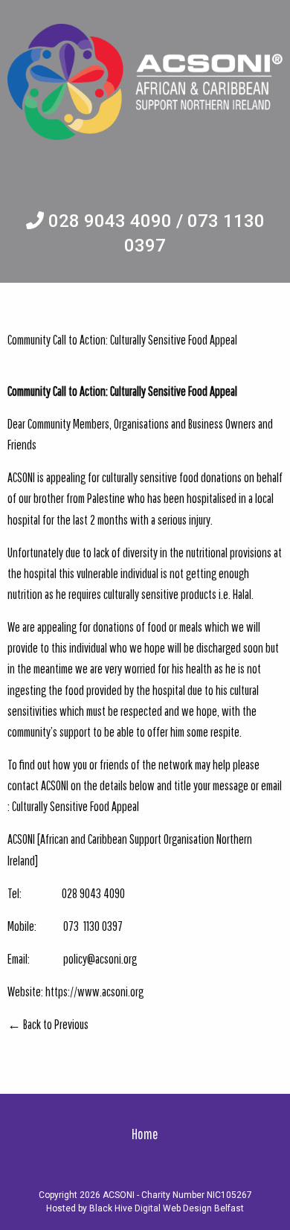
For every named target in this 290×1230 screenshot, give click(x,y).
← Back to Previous (47, 1023)
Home (145, 1133)
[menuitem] (145, 1133)
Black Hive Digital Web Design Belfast (166, 1208)
